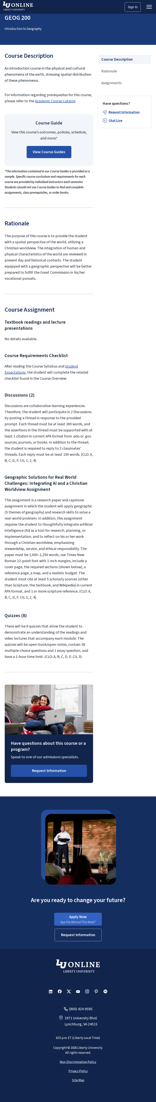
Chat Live (115, 120)
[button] (49, 152)
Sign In (133, 7)
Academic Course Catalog (55, 101)
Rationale (109, 71)
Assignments (111, 83)
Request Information (124, 112)
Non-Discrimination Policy (78, 1062)
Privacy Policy (78, 1071)
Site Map (78, 1080)
